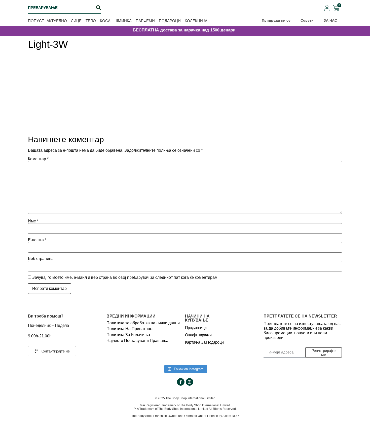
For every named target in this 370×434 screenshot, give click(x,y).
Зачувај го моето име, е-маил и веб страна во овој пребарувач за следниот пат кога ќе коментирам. (125, 277)
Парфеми (145, 21)
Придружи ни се (276, 20)
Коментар (38, 159)
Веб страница (41, 259)
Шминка (123, 21)
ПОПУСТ (36, 21)
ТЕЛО (91, 21)
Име (33, 221)
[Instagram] (189, 382)
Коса (105, 21)
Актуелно (57, 21)
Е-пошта (37, 240)
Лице (76, 21)
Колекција (196, 21)
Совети (307, 20)
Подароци (170, 21)
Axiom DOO (231, 416)
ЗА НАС (330, 20)
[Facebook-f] (180, 382)
